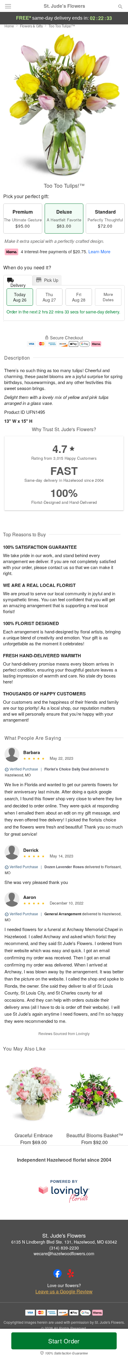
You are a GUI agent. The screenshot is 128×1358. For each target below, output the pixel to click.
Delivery (18, 283)
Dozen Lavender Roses (64, 866)
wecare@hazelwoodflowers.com (64, 1253)
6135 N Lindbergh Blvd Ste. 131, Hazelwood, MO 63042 (64, 1242)
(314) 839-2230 (64, 1248)
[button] (115, 1344)
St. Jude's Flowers (64, 6)
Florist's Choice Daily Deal (66, 769)
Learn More (99, 252)
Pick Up (51, 280)
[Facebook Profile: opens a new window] (57, 1273)
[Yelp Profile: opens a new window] (70, 1273)
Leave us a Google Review (64, 1291)
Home (9, 25)
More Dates (108, 296)
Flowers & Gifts (31, 25)
